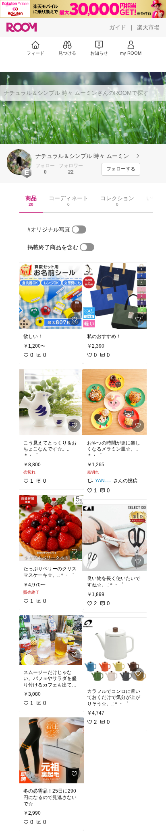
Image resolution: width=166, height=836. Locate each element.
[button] (19, 162)
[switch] (79, 229)
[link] (51, 296)
